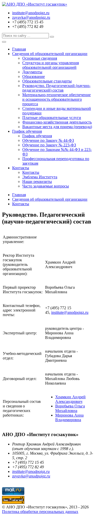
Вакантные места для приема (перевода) (57, 127)
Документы (32, 72)
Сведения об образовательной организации (49, 53)
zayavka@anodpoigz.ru (31, 17)
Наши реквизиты (37, 181)
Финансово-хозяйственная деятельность (57, 122)
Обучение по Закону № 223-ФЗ (49, 145)
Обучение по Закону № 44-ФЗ (48, 140)
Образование (33, 76)
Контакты (20, 168)
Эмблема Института (39, 177)
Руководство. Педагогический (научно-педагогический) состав (56, 87)
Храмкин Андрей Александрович (70, 399)
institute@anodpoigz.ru (30, 13)
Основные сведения (39, 58)
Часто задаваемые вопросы (45, 186)
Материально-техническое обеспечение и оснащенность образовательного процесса (56, 99)
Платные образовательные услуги (51, 117)
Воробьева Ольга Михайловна (70, 408)
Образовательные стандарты (47, 81)
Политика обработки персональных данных (40, 511)
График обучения (27, 131)
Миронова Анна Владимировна (69, 417)
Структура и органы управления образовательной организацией (50, 65)
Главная (19, 49)
